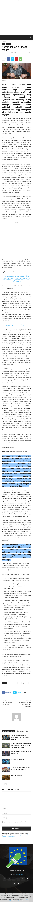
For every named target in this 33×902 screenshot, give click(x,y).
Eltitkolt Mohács (16, 775)
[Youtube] (18, 883)
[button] (3, 37)
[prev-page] (3, 784)
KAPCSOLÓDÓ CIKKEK (8, 731)
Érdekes (4, 771)
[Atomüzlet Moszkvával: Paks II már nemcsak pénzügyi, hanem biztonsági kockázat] (6, 745)
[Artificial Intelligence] (6, 761)
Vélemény (8, 44)
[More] (25, 692)
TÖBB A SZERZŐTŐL (22, 731)
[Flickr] (13, 879)
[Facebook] (8, 59)
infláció (9, 683)
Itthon (9, 41)
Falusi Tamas (7, 52)
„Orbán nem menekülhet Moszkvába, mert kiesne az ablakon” (20, 737)
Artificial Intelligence (18, 759)
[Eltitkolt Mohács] (6, 777)
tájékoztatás (25, 683)
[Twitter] (12, 59)
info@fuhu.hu (20, 874)
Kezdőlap (4, 41)
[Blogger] (4, 879)
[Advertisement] (16, 18)
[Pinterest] (16, 59)
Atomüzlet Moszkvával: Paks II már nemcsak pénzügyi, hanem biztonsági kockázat (21, 745)
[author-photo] (16, 720)
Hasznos (4, 747)
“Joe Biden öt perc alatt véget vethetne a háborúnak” (24, 704)
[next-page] (5, 784)
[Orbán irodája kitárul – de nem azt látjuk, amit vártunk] (6, 769)
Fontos (3, 739)
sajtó (20, 683)
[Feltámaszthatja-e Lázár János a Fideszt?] (6, 753)
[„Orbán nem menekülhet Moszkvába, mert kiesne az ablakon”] (6, 737)
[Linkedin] (18, 879)
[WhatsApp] (20, 59)
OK (18, 900)
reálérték (15, 683)
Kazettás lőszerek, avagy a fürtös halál (9, 703)
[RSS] (27, 879)
